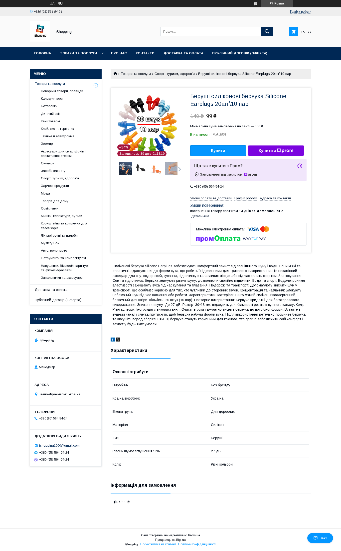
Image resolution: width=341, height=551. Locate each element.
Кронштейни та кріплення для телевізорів (64, 225)
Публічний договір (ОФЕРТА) (239, 53)
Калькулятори (52, 98)
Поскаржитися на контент (158, 544)
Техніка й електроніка (57, 136)
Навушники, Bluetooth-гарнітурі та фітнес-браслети (65, 268)
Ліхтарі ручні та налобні (59, 235)
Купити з (267, 150)
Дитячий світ (50, 114)
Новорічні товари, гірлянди (62, 91)
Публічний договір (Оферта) (58, 300)
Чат (324, 538)
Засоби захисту (53, 171)
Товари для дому (54, 201)
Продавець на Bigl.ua (170, 540)
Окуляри (47, 163)
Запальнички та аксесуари (62, 277)
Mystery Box (50, 243)
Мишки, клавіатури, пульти (61, 216)
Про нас (119, 53)
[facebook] (113, 340)
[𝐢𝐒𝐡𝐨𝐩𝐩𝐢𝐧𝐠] (40, 40)
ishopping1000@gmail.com (59, 445)
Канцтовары (50, 121)
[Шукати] (267, 31)
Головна (42, 53)
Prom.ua (194, 535)
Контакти (145, 53)
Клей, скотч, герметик (57, 129)
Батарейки (49, 106)
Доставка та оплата (183, 53)
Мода (45, 193)
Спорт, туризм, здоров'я (175, 74)
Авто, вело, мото (54, 250)
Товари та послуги (78, 53)
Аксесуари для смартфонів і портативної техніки (63, 153)
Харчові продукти (55, 186)
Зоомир (47, 143)
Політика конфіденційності (197, 544)
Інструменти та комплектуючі (63, 258)
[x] (118, 340)
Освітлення (49, 208)
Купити (218, 150)
